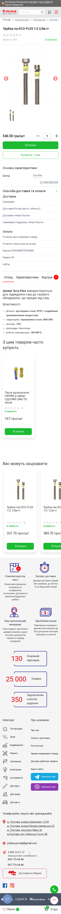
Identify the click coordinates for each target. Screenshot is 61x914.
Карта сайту (37, 769)
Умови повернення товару (44, 753)
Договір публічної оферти (44, 761)
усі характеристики (49, 182)
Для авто (15, 802)
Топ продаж (16, 728)
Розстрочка (37, 745)
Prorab (7, 19)
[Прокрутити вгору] (54, 900)
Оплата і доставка (40, 738)
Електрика (15, 769)
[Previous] (6, 79)
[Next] (55, 79)
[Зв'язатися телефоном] (54, 889)
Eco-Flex (37, 175)
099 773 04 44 (15, 859)
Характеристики (27, 277)
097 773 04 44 (15, 864)
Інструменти (16, 778)
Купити (32, 145)
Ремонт (14, 753)
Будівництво (16, 745)
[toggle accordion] (56, 191)
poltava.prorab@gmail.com (22, 843)
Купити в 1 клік (30, 155)
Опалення (39, 20)
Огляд (8, 277)
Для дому (15, 794)
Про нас (35, 730)
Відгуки (49, 277)
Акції (12, 737)
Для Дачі (14, 786)
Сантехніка (22, 20)
